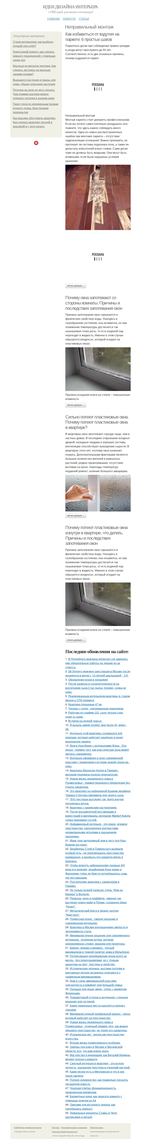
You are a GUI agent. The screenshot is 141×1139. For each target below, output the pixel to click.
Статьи (84, 18)
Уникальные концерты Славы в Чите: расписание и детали (91, 1115)
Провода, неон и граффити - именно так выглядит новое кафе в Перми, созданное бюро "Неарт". (96, 902)
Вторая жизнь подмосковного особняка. (95, 1043)
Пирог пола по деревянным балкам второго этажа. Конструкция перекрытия (35, 108)
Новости (69, 18)
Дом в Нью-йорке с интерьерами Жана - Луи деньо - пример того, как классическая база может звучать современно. (97, 750)
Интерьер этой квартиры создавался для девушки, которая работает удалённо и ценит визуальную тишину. (94, 737)
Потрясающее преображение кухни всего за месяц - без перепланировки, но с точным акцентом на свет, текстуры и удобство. (96, 960)
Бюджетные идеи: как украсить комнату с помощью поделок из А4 (93, 1098)
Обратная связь (96, 1127)
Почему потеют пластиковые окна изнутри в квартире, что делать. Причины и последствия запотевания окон (96, 535)
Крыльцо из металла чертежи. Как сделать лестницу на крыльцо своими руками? (34, 70)
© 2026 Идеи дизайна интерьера (27, 1127)
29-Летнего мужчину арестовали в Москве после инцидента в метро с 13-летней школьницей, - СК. (97, 673)
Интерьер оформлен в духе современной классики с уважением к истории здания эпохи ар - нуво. (97, 762)
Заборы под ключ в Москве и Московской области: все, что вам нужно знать (93, 1049)
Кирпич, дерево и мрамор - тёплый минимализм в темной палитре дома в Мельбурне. (97, 950)
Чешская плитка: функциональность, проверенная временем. (91, 1090)
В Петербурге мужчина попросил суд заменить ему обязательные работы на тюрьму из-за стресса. (96, 663)
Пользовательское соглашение (74, 1127)
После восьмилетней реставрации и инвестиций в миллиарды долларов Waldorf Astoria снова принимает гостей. (97, 816)
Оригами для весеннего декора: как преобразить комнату (90, 1107)
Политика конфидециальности (64, 1131)
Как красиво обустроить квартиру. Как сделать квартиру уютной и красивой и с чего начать (34, 122)
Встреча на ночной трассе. (85, 721)
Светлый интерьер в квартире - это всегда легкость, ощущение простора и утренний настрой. (97, 1065)
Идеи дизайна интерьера (70, 6)
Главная (53, 18)
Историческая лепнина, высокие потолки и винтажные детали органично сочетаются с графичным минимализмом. (94, 972)
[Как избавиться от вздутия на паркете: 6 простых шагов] (98, 197)
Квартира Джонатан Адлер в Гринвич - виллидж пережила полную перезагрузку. (92, 772)
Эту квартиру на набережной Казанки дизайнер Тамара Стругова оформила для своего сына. (98, 793)
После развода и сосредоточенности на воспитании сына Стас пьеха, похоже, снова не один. (95, 688)
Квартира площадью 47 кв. (85, 704)
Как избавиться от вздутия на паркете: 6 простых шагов (92, 36)
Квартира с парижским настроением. (93, 807)
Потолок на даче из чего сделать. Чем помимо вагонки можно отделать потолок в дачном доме (34, 94)
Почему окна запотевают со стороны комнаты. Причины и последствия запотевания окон (93, 303)
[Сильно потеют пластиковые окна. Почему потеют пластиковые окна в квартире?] (98, 493)
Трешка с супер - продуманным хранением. (96, 708)
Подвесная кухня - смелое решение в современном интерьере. (91, 921)
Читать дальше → (75, 286)
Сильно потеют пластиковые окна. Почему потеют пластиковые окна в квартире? (97, 422)
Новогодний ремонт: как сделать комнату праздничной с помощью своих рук (34, 56)
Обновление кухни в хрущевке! (88, 680)
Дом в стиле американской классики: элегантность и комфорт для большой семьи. (94, 983)
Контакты (56, 1127)
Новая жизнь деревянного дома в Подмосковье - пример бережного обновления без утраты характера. (97, 783)
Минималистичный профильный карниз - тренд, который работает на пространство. (98, 1016)
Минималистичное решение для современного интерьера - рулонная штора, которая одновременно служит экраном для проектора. (97, 939)
